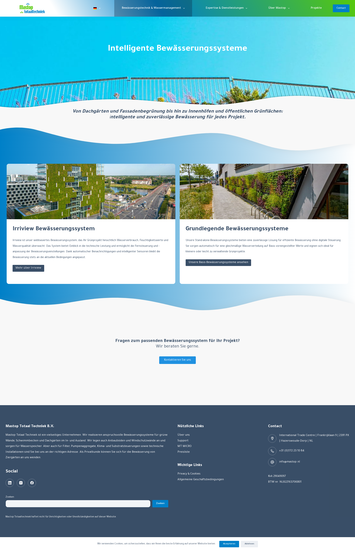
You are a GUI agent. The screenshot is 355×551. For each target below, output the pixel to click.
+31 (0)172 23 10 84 (291, 450)
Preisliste (184, 452)
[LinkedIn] (10, 483)
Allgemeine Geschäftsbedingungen (201, 479)
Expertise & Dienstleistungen (225, 8)
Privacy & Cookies (189, 474)
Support (183, 441)
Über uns (184, 435)
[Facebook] (32, 483)
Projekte (316, 8)
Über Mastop (277, 8)
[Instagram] (21, 483)
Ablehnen (249, 544)
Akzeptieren (229, 544)
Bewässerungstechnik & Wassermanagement (151, 8)
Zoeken (10, 497)
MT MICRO (185, 446)
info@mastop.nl (289, 462)
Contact (341, 8)
